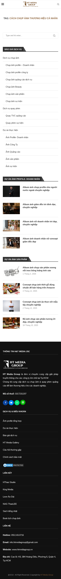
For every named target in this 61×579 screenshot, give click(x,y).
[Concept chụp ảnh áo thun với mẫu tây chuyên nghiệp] (11, 306)
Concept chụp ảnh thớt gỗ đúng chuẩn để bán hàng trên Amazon (39, 286)
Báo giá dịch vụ (10, 435)
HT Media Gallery (11, 442)
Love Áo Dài (8, 496)
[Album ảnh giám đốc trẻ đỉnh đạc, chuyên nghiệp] (11, 208)
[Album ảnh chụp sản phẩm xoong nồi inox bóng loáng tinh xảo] (11, 271)
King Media (8, 489)
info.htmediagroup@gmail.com (24, 542)
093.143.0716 (13, 535)
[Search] (58, 4)
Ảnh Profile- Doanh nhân (17, 137)
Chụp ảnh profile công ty (17, 72)
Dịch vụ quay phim (11, 108)
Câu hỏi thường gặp (12, 450)
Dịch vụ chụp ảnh (11, 58)
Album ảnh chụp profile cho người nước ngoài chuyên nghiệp (40, 188)
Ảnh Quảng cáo (13, 152)
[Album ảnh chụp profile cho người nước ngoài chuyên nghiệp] (11, 191)
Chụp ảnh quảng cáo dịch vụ (19, 79)
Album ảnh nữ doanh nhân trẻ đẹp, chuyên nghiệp (40, 223)
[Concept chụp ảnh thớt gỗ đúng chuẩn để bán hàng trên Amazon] (11, 288)
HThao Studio (9, 482)
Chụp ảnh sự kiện (14, 101)
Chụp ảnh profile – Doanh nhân (20, 65)
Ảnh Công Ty (12, 144)
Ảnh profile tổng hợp (12, 421)
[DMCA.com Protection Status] (13, 465)
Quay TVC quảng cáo (16, 115)
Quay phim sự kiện (14, 123)
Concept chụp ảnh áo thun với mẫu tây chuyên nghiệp (40, 303)
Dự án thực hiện (10, 130)
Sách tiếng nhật (10, 511)
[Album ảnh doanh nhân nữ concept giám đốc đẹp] (11, 242)
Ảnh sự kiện (11, 166)
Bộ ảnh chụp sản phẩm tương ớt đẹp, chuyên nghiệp (39, 320)
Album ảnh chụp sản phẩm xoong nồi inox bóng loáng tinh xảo (39, 269)
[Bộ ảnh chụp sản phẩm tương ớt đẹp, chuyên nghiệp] (11, 323)
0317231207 (20, 393)
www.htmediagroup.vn (22, 549)
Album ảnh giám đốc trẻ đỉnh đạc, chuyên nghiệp (39, 205)
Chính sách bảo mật (12, 457)
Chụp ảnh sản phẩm (15, 94)
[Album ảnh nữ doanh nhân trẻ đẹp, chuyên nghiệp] (11, 225)
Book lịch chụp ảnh (11, 518)
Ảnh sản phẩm (12, 159)
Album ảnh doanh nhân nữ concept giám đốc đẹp (40, 240)
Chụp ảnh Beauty (14, 87)
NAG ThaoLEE (10, 504)
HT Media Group (46, 575)
